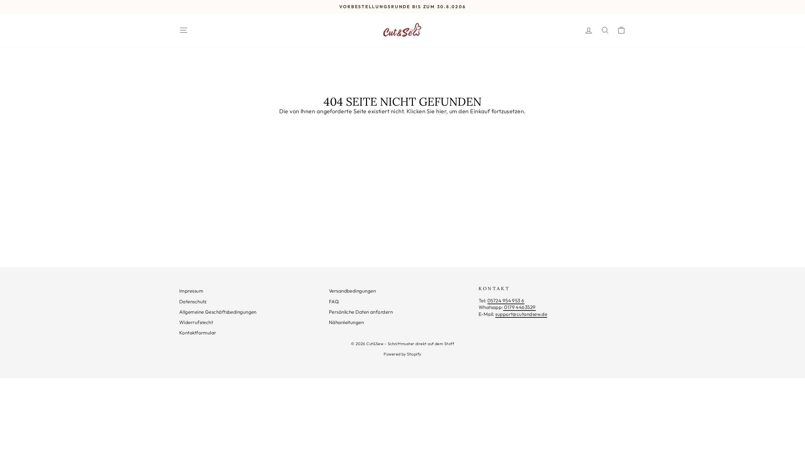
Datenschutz (193, 302)
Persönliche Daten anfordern (361, 312)
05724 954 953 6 (506, 301)
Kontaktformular (197, 333)
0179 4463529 (519, 307)
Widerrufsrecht (196, 322)
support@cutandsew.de (521, 314)
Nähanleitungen (346, 322)
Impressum (191, 291)
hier (441, 111)
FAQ (334, 302)
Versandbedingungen (352, 291)
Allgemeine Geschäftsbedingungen (218, 312)
